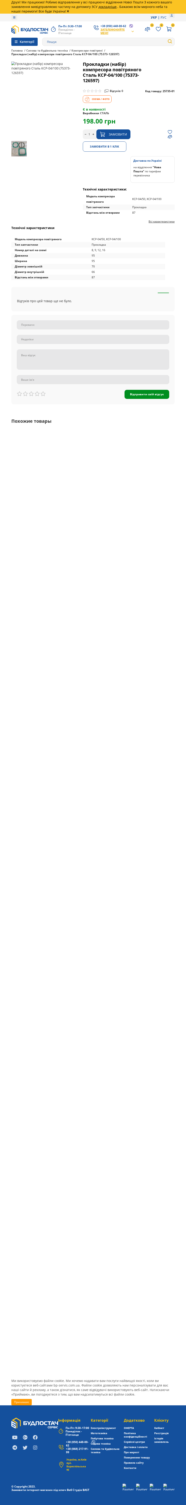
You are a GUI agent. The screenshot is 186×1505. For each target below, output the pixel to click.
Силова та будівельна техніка (47, 50)
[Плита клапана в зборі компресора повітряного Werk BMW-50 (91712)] (93, 1303)
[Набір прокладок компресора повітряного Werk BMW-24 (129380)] (93, 808)
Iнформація (69, 1420)
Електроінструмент (103, 1428)
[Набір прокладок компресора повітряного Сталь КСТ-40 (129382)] (93, 1006)
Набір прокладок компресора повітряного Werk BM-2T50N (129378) (68, 749)
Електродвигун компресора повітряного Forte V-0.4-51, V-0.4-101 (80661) (72, 551)
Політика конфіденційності (135, 1434)
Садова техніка (101, 1443)
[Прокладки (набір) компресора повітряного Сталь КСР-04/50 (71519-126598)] (93, 436)
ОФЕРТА (129, 1428)
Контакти (130, 1468)
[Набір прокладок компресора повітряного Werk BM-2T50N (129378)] (93, 709)
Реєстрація (161, 1433)
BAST (86, 1490)
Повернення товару (137, 1457)
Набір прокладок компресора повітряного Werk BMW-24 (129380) (67, 848)
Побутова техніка (102, 1438)
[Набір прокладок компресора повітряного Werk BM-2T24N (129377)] (93, 610)
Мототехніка (99, 1433)
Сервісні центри (134, 1441)
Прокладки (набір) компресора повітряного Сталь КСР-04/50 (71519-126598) (75, 452)
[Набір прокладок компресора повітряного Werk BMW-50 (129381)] (93, 907)
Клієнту (161, 1420)
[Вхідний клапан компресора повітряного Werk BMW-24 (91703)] (93, 1105)
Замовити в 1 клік (104, 146)
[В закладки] (170, 131)
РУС (163, 17)
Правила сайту (134, 1462)
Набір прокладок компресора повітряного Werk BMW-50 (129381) (67, 947)
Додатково (134, 1420)
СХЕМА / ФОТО (101, 99)
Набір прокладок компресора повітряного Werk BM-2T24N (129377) (68, 650)
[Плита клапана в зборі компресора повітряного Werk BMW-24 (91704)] (93, 1204)
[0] (169, 29)
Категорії (99, 1420)
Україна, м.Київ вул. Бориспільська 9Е (76, 1464)
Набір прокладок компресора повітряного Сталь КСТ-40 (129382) (66, 1046)
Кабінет (159, 1428)
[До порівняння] (170, 136)
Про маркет (131, 1452)
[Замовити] (167, 467)
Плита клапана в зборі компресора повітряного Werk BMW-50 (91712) (70, 1342)
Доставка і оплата (136, 1447)
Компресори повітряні (87, 50)
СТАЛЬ (104, 113)
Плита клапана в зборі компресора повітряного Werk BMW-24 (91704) (70, 1244)
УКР (154, 17)
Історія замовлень (161, 1440)
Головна (17, 50)
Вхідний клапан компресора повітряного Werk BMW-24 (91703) (65, 1145)
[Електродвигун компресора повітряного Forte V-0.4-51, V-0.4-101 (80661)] (93, 511)
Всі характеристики (162, 221)
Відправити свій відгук (147, 394)
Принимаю (21, 1402)
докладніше (107, 7)
